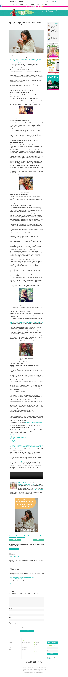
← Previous (14, 539)
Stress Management (15, 537)
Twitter (37, 649)
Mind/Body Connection (28, 535)
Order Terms (33, 667)
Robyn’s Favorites (24, 651)
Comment (11, 596)
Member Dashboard (52, 642)
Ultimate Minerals (13, 434)
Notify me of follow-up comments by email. (18, 623)
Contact (10, 651)
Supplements (24, 649)
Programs (33, 4)
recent (56, 23)
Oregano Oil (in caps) (14, 442)
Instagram (37, 644)
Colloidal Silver (13, 440)
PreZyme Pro (12, 436)
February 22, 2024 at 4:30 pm (14, 556)
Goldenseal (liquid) (13, 441)
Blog (17, 4)
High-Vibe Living (17, 535)
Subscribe (52, 653)
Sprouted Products (25, 647)
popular (50, 23)
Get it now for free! (50, 14)
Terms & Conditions (43, 667)
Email (10, 613)
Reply (10, 563)
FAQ (9, 654)
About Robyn (11, 642)
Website (11, 617)
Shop (10, 649)
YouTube (37, 646)
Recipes (27, 4)
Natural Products (36, 535)
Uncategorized (22, 537)
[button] (1, 6)
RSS (36, 651)
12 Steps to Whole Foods (38, 489)
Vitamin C (12, 438)
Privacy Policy (38, 667)
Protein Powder (24, 645)
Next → (38, 539)
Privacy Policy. (49, 658)
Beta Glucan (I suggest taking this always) (18, 437)
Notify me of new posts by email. (16, 627)
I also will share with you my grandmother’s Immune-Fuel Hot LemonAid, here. (25, 461)
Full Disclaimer (29, 667)
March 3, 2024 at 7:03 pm (15, 571)
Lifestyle (22, 535)
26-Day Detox (24, 644)
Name (10, 608)
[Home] (21, 1)
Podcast (22, 4)
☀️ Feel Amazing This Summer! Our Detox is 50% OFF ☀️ (34, 6)
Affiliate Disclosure (24, 667)
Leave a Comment (13, 548)
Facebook (37, 642)
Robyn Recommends (45, 4)
